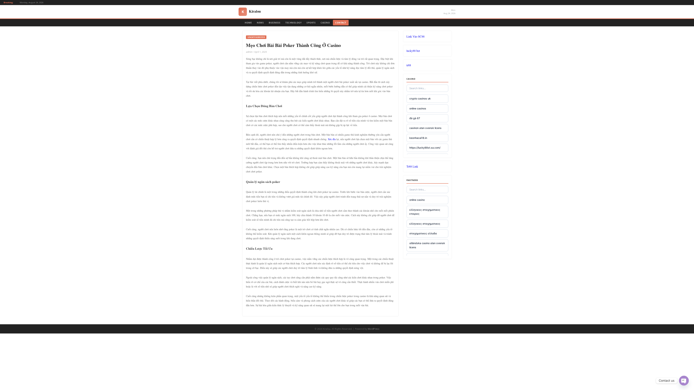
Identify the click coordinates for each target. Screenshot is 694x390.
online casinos (417, 108)
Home (248, 22)
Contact (340, 22)
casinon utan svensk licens (425, 127)
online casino (417, 199)
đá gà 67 (414, 118)
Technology (293, 22)
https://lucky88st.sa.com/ (424, 147)
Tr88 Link (412, 166)
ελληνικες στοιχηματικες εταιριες (424, 211)
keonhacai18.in (418, 137)
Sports (311, 22)
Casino (325, 22)
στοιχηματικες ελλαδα (423, 233)
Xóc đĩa (332, 139)
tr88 (408, 65)
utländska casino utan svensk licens (427, 245)
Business (274, 22)
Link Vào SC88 (415, 36)
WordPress (373, 328)
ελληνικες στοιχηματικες (424, 223)
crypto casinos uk (420, 98)
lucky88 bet (413, 51)
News (260, 22)
